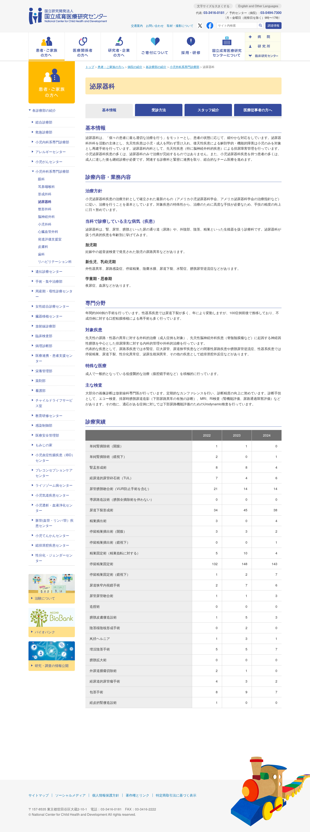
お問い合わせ (155, 25)
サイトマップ (38, 795)
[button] (47, 46)
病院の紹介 (135, 67)
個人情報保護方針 (105, 795)
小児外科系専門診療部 (184, 67)
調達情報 (273, 25)
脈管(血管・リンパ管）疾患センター (54, 523)
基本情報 (109, 109)
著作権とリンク (137, 795)
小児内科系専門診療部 (52, 142)
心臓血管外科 (48, 231)
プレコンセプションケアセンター (54, 473)
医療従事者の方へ (258, 109)
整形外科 (44, 208)
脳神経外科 (46, 216)
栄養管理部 (43, 370)
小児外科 (44, 224)
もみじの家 (43, 444)
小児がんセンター (48, 161)
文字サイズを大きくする (213, 6)
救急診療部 (43, 132)
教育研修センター (48, 415)
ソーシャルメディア (70, 795)
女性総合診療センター (52, 306)
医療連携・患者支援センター (54, 358)
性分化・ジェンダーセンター (54, 558)
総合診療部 (43, 122)
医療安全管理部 (47, 435)
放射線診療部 (45, 326)
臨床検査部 (43, 335)
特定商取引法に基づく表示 (176, 795)
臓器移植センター (48, 316)
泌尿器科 (44, 201)
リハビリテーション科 (55, 261)
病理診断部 (43, 345)
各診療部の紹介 (156, 67)
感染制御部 (43, 425)
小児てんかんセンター (52, 535)
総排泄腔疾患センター (52, 545)
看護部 (40, 390)
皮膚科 (43, 246)
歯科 (41, 254)
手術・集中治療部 (48, 281)
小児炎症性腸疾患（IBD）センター (55, 457)
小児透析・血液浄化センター (54, 508)
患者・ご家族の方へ (111, 67)
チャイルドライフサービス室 (54, 403)
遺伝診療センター (48, 271)
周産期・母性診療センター (54, 294)
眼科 (41, 178)
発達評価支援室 (50, 239)
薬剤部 (40, 380)
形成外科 (44, 193)
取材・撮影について (180, 25)
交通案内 (137, 25)
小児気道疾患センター (52, 495)
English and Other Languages (258, 6)
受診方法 (159, 109)
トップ (89, 67)
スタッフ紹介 (208, 109)
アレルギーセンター (50, 151)
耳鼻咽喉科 (46, 186)
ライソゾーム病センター (54, 485)
